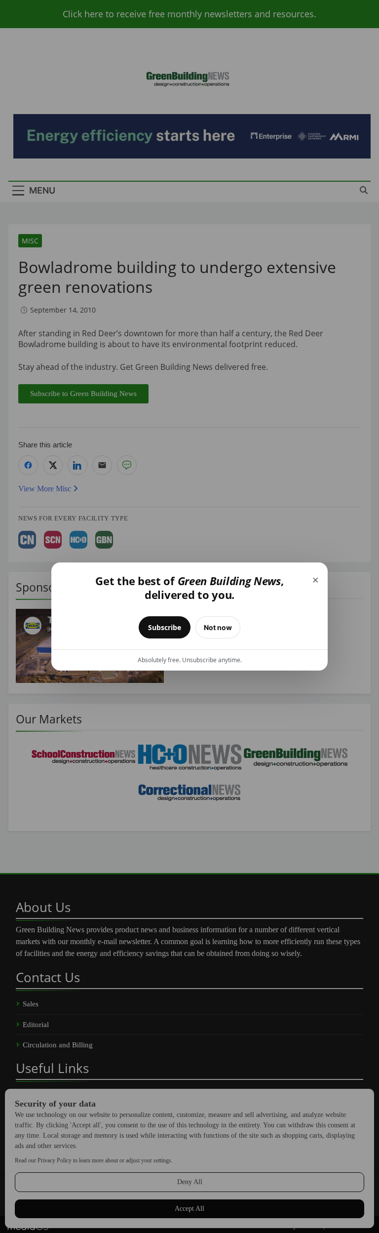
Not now (218, 627)
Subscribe (164, 627)
